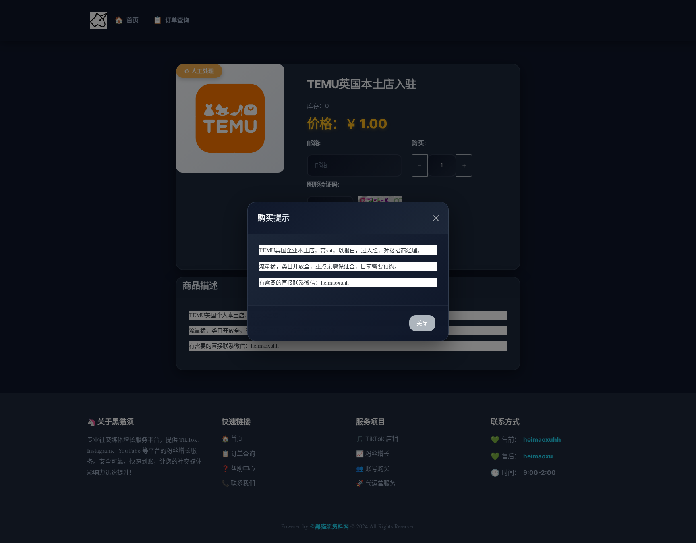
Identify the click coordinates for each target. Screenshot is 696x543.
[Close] (436, 218)
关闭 (422, 323)
